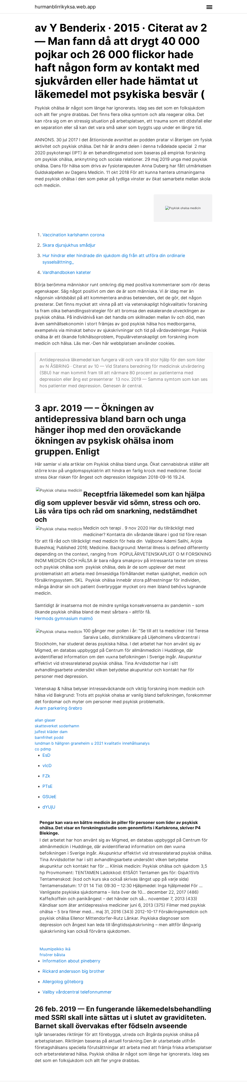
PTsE (47, 786)
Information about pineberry (71, 960)
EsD (46, 755)
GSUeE (49, 796)
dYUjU (48, 807)
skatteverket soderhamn (57, 725)
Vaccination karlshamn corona (73, 234)
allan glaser (45, 720)
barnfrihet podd (49, 737)
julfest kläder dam (51, 731)
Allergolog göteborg (62, 981)
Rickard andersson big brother (73, 971)
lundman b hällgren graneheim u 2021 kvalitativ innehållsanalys (92, 743)
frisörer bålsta (52, 954)
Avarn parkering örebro (58, 708)
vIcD (47, 765)
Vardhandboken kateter (66, 272)
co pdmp (43, 749)
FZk (46, 775)
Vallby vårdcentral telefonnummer (77, 991)
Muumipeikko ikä (55, 948)
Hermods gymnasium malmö (64, 618)
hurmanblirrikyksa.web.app (65, 6)
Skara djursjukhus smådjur (69, 245)
